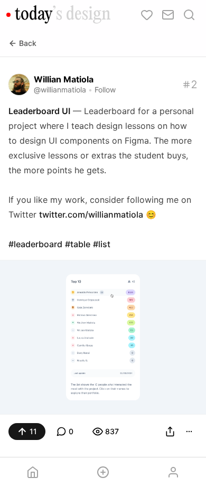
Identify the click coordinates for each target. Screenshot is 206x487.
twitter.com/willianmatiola (91, 214)
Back (27, 43)
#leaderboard (35, 244)
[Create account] (103, 472)
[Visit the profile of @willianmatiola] (19, 84)
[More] (189, 431)
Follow (105, 89)
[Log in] (173, 472)
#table (77, 244)
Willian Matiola (63, 79)
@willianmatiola (60, 89)
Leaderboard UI (39, 111)
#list (101, 244)
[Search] (189, 14)
